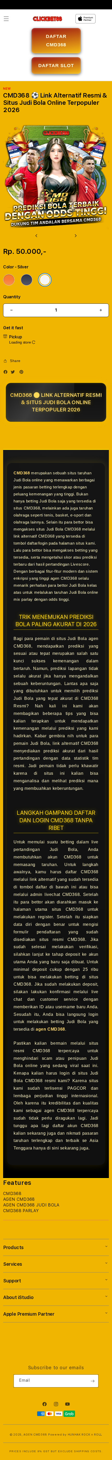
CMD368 (22, 473)
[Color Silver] (45, 280)
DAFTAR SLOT (56, 65)
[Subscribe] (92, 1380)
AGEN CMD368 (35, 1434)
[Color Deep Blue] (26, 280)
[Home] (47, 18)
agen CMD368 (50, 1029)
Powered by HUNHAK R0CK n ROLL (75, 1434)
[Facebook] (6, 372)
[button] (6, 18)
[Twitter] (14, 372)
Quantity (11, 296)
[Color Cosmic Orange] (9, 280)
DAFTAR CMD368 (56, 40)
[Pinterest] (22, 372)
